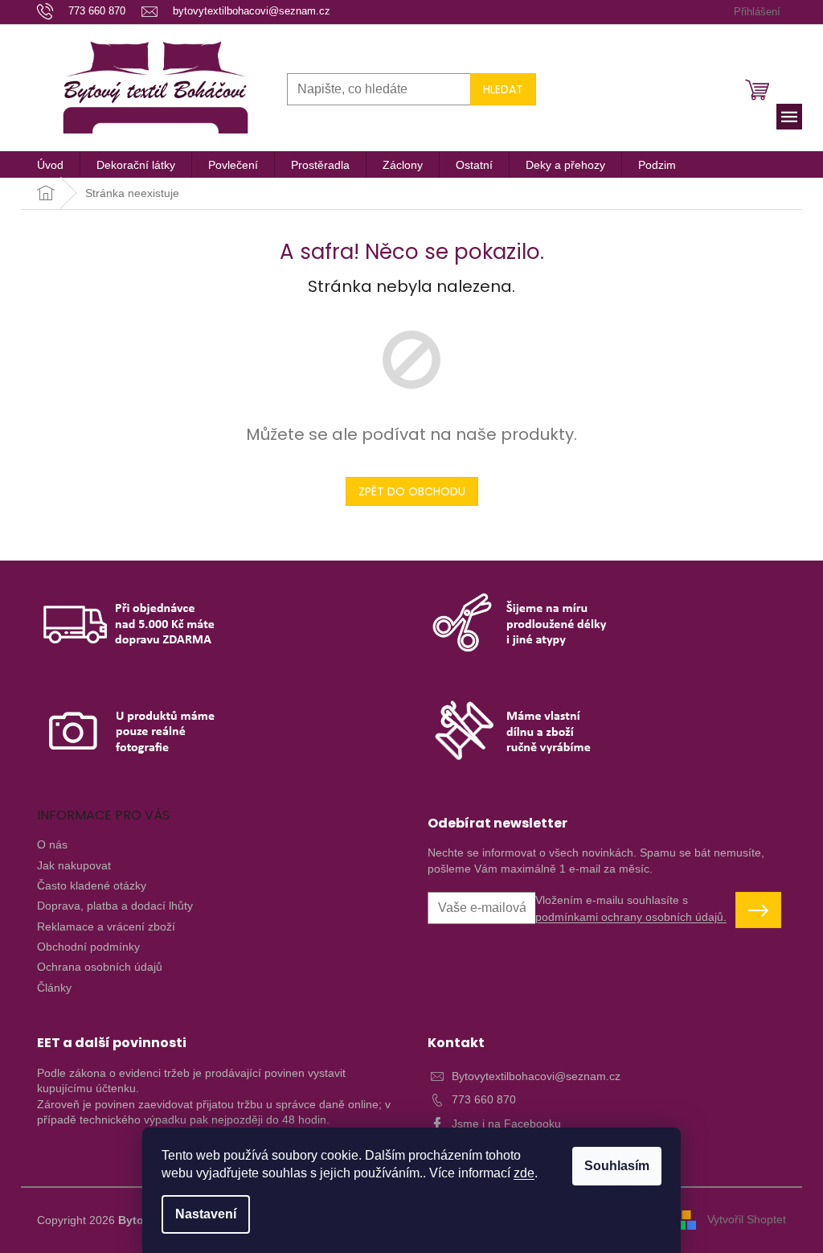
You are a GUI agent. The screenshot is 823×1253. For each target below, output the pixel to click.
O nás (52, 844)
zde (524, 1173)
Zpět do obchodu (411, 491)
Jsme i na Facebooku (506, 1123)
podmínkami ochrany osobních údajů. (631, 916)
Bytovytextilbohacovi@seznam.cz (536, 1076)
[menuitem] (50, 165)
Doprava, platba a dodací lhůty (115, 905)
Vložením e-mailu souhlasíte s (631, 908)
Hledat (503, 89)
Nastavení (205, 1214)
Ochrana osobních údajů (99, 966)
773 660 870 (484, 1099)
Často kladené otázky (91, 885)
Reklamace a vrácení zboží (106, 926)
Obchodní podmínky (88, 946)
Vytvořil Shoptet (746, 1219)
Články (54, 987)
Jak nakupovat (74, 865)
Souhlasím (616, 1166)
